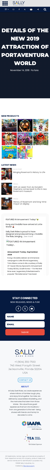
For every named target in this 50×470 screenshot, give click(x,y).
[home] (18, 3)
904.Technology (29, 466)
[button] (5, 3)
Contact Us (25, 380)
